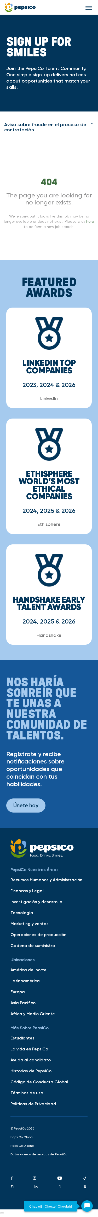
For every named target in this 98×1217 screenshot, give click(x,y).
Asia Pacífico (23, 1002)
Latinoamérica (25, 980)
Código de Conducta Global (39, 1081)
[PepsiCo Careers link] (20, 7)
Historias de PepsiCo (30, 1070)
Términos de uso (26, 1092)
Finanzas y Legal (27, 890)
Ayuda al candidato (30, 1059)
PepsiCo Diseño (22, 1146)
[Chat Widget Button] (87, 1206)
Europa (17, 991)
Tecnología (21, 912)
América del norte (28, 969)
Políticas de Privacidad (33, 1103)
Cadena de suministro (32, 945)
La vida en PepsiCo (29, 1048)
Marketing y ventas (29, 923)
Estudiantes (22, 1038)
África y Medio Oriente (32, 1013)
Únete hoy (25, 805)
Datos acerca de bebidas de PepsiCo (38, 1154)
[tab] (49, 127)
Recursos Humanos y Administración (46, 879)
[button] (49, 127)
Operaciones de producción (38, 934)
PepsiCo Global (21, 1137)
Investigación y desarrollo (36, 901)
